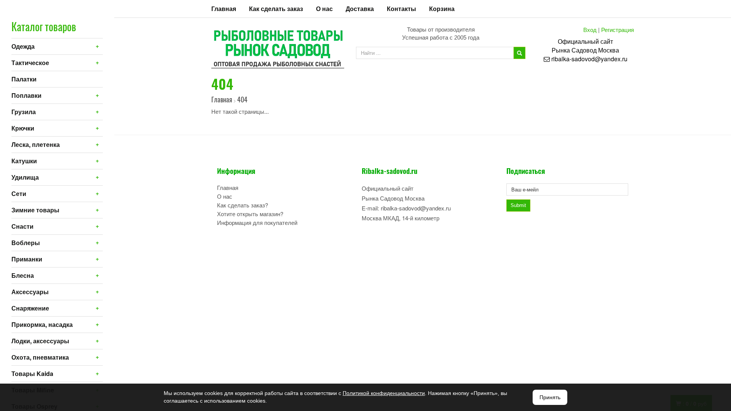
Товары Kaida (32, 373)
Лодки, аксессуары (40, 340)
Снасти (22, 226)
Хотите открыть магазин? (250, 214)
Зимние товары (35, 210)
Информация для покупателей (257, 222)
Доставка (360, 8)
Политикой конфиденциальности (384, 393)
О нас (324, 8)
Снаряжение (30, 308)
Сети (18, 193)
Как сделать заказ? (242, 205)
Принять (549, 397)
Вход (590, 29)
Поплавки (26, 95)
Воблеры (25, 242)
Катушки (24, 160)
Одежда (23, 46)
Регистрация (617, 29)
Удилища (25, 177)
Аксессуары (30, 291)
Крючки (22, 128)
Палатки (24, 79)
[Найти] (519, 53)
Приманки (26, 259)
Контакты (401, 8)
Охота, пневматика (40, 357)
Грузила (23, 111)
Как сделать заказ (276, 8)
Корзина (442, 8)
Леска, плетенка (35, 144)
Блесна (22, 275)
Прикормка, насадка (42, 324)
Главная (223, 8)
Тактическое (30, 62)
